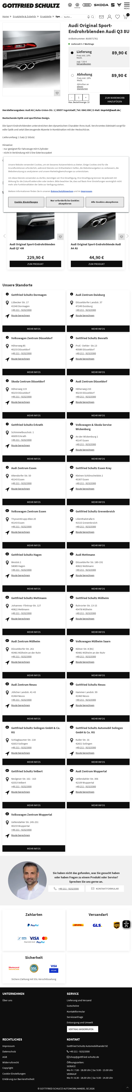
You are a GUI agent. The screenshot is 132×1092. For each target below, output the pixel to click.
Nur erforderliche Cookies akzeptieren (65, 202)
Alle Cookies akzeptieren (104, 202)
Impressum (86, 191)
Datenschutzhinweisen (62, 191)
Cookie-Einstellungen (26, 202)
